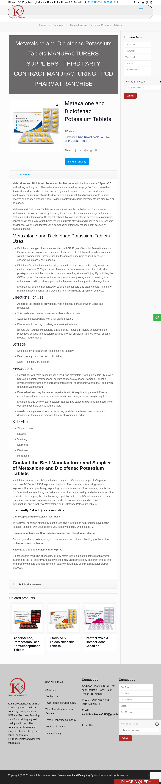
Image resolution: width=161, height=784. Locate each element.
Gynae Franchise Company (60, 720)
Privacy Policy (53, 733)
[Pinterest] (147, 2)
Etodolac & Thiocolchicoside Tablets (62, 642)
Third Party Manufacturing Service (59, 711)
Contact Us (51, 696)
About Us (50, 689)
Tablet (84, 141)
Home (42, 25)
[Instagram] (151, 2)
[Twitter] (138, 2)
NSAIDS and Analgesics (94, 137)
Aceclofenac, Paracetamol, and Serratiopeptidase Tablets (27, 644)
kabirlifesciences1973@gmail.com (102, 714)
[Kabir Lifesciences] (18, 9)
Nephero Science (55, 726)
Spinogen (58, 25)
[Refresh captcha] (157, 724)
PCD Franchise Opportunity (60, 702)
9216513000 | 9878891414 (102, 2)
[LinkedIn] (142, 2)
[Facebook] (134, 2)
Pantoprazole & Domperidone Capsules (97, 642)
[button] (57, 105)
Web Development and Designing (71, 775)
